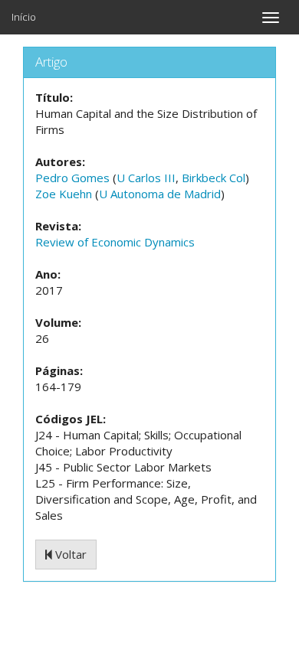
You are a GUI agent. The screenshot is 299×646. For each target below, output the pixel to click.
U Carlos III (146, 177)
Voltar (69, 554)
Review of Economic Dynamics (115, 242)
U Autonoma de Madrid (160, 193)
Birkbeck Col (213, 177)
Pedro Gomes (72, 177)
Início (24, 17)
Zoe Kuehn (63, 193)
